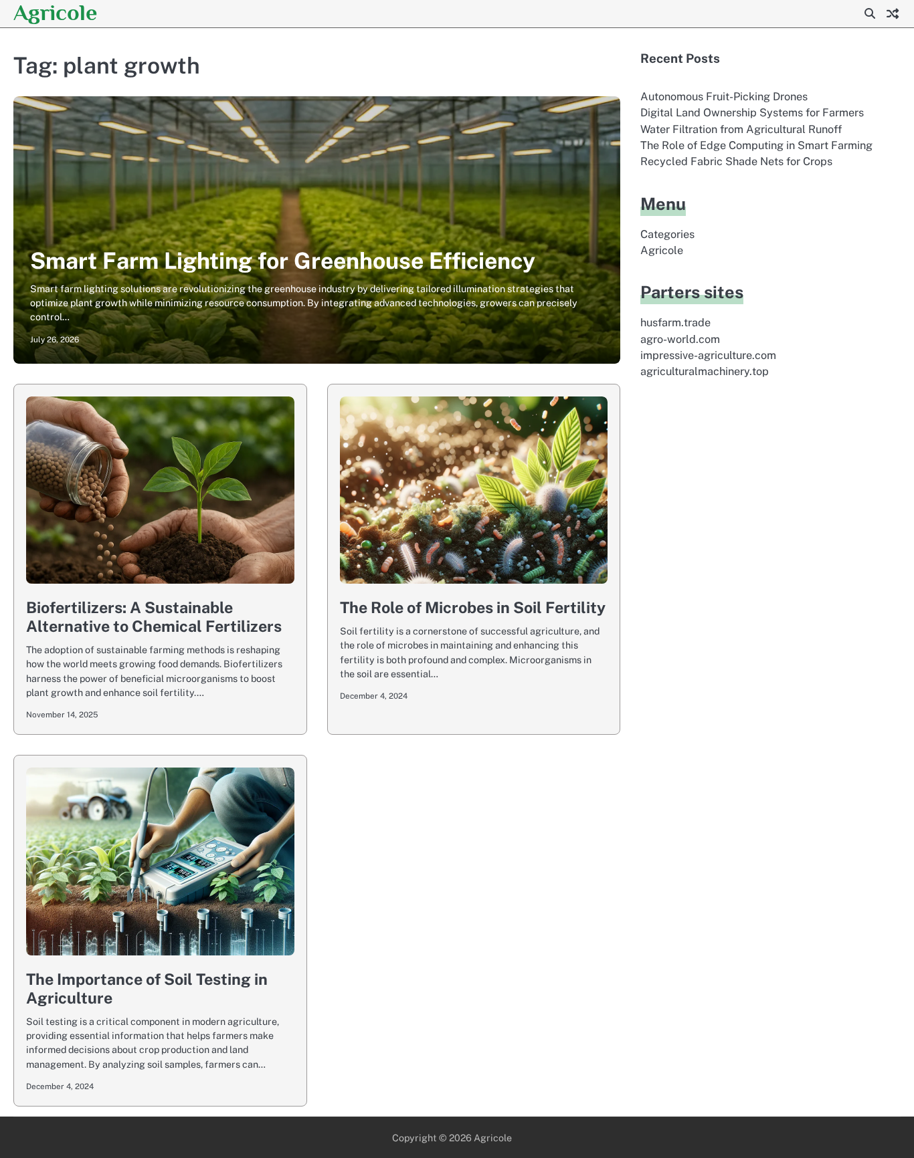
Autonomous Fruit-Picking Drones (724, 96)
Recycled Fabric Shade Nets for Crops (736, 161)
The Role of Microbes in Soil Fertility (473, 607)
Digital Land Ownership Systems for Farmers (752, 112)
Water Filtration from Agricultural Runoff (741, 129)
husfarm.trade (675, 322)
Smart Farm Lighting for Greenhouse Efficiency (282, 260)
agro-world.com (680, 339)
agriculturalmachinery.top (704, 371)
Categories (667, 234)
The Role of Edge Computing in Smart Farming (756, 145)
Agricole (55, 12)
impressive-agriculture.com (708, 355)
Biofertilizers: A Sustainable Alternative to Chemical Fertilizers (154, 616)
